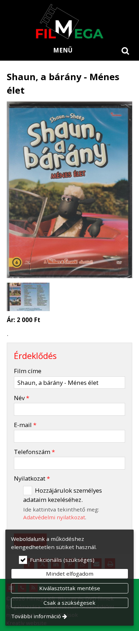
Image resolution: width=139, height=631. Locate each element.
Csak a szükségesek (69, 602)
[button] (125, 50)
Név (21, 398)
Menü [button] (62, 50)
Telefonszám (34, 452)
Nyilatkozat (32, 478)
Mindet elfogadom (69, 573)
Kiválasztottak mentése (69, 588)
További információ (36, 616)
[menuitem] (125, 50)
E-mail (25, 425)
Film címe (27, 371)
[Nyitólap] (69, 21)
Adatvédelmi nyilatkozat (54, 517)
